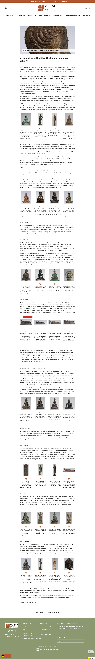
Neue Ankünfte (9, 15)
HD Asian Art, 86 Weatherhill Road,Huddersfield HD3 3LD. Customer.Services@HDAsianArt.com (30, 635)
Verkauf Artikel (21, 15)
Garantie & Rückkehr (45, 632)
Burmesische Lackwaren (73, 15)
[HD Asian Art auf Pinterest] (12, 631)
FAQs (23, 629)
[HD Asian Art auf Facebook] (6, 631)
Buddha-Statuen (43, 15)
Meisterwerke (32, 15)
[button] (26, 128)
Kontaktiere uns (26, 627)
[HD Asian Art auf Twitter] (9, 631)
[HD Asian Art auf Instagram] (15, 631)
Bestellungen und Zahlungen (47, 627)
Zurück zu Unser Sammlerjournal (48, 612)
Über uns (85, 15)
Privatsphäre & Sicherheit (46, 634)
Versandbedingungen (45, 629)
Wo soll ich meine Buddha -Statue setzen (32, 87)
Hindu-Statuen (57, 15)
